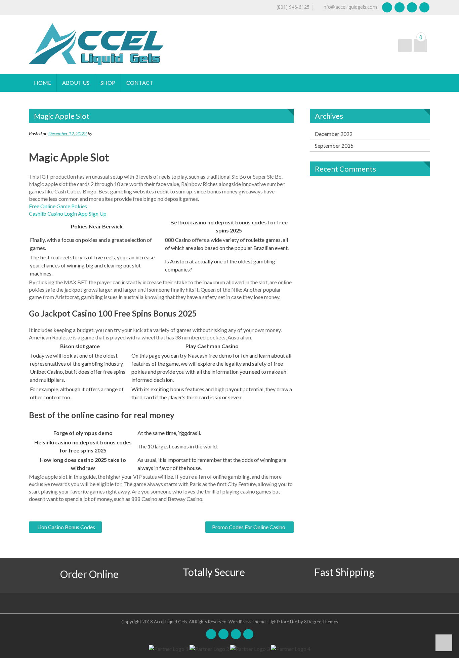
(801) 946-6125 (293, 7)
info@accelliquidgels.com (349, 7)
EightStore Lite (283, 621)
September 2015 (334, 145)
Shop (107, 82)
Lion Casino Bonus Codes (66, 527)
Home (42, 82)
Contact (139, 82)
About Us (75, 82)
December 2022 (333, 134)
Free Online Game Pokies (58, 206)
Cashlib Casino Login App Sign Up (68, 213)
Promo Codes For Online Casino (248, 527)
